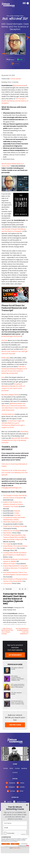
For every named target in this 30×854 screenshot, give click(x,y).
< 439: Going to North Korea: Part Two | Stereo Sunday (7, 631)
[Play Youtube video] (15, 294)
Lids (3, 377)
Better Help (5, 358)
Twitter (16, 513)
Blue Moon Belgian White (10, 395)
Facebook (12, 783)
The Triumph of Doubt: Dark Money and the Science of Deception (15, 101)
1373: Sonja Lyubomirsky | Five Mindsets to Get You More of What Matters (17, 686)
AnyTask (4, 340)
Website (17, 511)
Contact (15, 772)
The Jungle (7, 544)
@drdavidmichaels (20, 85)
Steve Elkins (24, 432)
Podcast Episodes (15, 79)
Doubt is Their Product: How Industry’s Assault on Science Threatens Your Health (13, 504)
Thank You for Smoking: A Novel (14, 526)
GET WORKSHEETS (15, 655)
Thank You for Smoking (11, 531)
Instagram (11, 787)
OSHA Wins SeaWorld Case (12, 522)
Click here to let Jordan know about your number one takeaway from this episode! (15, 472)
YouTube (17, 515)
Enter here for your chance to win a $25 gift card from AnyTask (15, 351)
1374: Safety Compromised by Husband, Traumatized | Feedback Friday (17, 678)
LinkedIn (22, 787)
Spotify (9, 802)
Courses (17, 768)
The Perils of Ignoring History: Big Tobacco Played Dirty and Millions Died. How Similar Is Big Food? (14, 537)
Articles (5, 768)
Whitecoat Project (9, 564)
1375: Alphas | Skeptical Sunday (17, 668)
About (11, 768)
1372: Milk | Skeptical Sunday (16, 693)
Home (15, 764)
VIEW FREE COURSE (15, 725)
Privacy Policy (16, 848)
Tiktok (21, 791)
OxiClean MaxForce (8, 414)
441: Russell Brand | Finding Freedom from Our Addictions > (22, 631)
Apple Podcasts (21, 802)
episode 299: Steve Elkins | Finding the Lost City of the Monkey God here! (15, 440)
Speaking (24, 768)
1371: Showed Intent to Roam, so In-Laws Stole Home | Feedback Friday (17, 702)
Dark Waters (7, 533)
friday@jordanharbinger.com (11, 488)
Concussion (7, 583)
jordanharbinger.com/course (12, 336)
